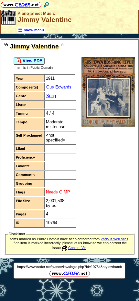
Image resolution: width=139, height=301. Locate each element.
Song (51, 95)
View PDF (31, 60)
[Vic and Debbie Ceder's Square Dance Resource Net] (21, 3)
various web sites (114, 239)
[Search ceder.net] (46, 3)
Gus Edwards (58, 87)
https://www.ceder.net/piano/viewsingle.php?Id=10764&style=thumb (69, 267)
